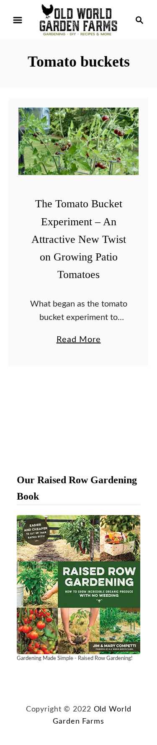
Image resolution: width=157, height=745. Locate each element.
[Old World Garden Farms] (78, 19)
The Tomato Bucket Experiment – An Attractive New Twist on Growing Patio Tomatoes (78, 239)
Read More (79, 341)
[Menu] (17, 20)
